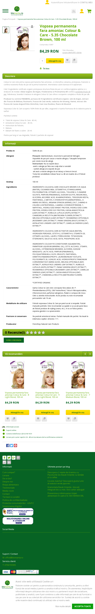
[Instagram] (4, 462)
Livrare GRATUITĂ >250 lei (72, 52)
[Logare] (82, 11)
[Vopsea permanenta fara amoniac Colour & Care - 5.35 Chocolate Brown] (6, 30)
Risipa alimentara (10, 484)
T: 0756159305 (9, 565)
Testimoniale (8, 487)
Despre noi (7, 481)
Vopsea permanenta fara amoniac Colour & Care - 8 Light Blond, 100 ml (17, 395)
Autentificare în (58, 2)
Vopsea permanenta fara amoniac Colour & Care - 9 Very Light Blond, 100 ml (47, 395)
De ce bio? (7, 478)
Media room (8, 490)
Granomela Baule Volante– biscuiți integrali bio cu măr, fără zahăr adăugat (66, 488)
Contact (6, 494)
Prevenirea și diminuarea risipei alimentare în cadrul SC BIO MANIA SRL (66, 494)
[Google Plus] (14, 458)
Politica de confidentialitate (14, 500)
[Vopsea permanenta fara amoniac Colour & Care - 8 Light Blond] (17, 374)
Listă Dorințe (7, 418)
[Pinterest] (18, 458)
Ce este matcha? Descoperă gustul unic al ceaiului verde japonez (66, 482)
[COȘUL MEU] (90, 11)
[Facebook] (4, 458)
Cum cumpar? (8, 472)
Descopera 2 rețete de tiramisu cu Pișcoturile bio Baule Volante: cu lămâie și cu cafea (66, 475)
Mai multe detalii (63, 606)
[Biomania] (17, 10)
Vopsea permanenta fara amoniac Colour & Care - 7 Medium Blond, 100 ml (78, 395)
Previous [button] (85, 354)
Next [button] (90, 354)
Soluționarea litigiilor (12, 506)
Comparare (14, 418)
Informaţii (10, 143)
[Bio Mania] (9, 462)
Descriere (10, 76)
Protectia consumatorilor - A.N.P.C (18, 503)
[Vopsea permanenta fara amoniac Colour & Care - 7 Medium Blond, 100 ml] (78, 374)
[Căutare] (74, 11)
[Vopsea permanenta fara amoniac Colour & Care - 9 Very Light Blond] (47, 374)
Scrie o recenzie (13, 340)
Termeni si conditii (11, 497)
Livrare (5, 475)
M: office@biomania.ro (12, 557)
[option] (22, 38)
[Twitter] (9, 458)
